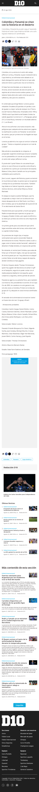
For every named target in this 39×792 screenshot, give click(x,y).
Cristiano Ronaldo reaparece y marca (13, 542)
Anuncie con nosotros (28, 730)
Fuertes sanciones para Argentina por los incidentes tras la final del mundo (13, 577)
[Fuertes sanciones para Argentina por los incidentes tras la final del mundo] (33, 575)
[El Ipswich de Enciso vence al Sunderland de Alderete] (33, 508)
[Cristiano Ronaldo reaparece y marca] (33, 541)
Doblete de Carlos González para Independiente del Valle (19, 495)
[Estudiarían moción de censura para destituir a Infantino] (33, 662)
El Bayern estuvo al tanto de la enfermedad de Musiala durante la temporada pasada (14, 641)
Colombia (6, 459)
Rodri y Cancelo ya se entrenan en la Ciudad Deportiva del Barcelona (14, 620)
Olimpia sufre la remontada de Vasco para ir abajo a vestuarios (14, 685)
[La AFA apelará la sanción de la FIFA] (33, 552)
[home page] (19, 3)
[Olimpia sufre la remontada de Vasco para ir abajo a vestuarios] (33, 683)
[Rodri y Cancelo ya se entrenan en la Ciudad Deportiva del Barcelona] (33, 618)
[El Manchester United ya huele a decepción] (33, 530)
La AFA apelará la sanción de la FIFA (15, 552)
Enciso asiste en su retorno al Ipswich (13, 520)
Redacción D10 (11, 467)
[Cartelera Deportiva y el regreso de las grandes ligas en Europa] (33, 600)
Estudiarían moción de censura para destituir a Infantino (14, 664)
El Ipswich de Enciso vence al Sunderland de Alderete (13, 509)
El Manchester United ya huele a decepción (14, 531)
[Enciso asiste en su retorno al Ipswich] (33, 519)
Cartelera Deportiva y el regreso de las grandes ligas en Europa (13, 603)
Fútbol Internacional (8, 18)
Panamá (16, 459)
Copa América (26, 459)
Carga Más (19, 705)
